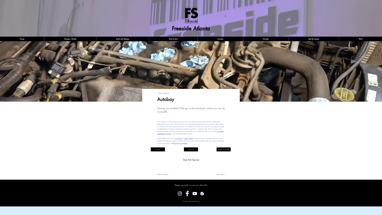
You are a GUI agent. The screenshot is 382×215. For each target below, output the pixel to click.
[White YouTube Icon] (194, 193)
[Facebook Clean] (187, 193)
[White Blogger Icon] (202, 193)
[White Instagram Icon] (180, 193)
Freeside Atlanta (191, 28)
